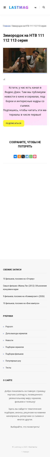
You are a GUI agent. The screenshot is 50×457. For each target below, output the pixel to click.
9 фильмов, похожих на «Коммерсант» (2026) (24, 296)
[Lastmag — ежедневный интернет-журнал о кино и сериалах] (19, 7)
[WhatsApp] (30, 156)
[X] (23, 156)
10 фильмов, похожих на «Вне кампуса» (21, 303)
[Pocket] (34, 156)
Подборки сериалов (15, 347)
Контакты (33, 447)
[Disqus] (25, 207)
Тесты (8, 368)
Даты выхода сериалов (16, 333)
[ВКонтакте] (15, 156)
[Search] (42, 7)
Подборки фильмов (14, 354)
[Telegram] (27, 156)
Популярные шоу (13, 361)
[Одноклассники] (19, 156)
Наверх (25, 452)
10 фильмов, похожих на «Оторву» (19, 279)
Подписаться (13, 123)
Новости (9, 340)
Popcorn (9, 326)
